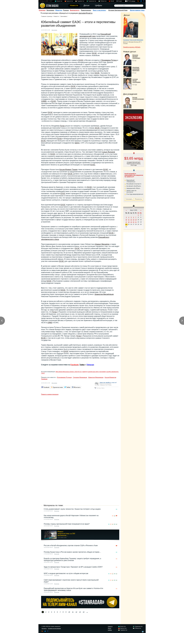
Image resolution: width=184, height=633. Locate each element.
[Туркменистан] (114, 524)
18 (128, 222)
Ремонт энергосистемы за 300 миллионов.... (66, 533)
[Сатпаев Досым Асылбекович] (127, 89)
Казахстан (59, 1)
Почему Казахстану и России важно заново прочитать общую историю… (72, 552)
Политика (42, 10)
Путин (62, 126)
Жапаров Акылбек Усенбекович (136, 56)
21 (136, 222)
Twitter (82, 365)
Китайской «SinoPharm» (133, 186)
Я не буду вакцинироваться (134, 194)
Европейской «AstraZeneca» (130, 181)
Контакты (44, 628)
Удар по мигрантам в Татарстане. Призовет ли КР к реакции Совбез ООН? (73, 567)
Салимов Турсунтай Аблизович (133, 40)
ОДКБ (44, 101)
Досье (109, 628)
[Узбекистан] (114, 515)
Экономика (50, 10)
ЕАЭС (94, 53)
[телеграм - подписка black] (80, 608)
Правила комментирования (49, 394)
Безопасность (74, 10)
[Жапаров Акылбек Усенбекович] (127, 64)
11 (72, 612)
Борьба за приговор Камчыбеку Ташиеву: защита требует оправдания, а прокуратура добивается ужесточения (72, 559)
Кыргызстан (70, 1)
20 (133, 222)
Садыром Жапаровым (80, 377)
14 (83, 612)
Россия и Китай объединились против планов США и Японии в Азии (71, 545)
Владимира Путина (109, 60)
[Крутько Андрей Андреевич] (127, 108)
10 (69, 612)
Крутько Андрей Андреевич (138, 98)
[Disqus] (80, 423)
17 (126, 222)
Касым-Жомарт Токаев (68, 169)
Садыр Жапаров (108, 152)
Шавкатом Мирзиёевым (104, 294)
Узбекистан (103, 1)
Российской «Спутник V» (133, 184)
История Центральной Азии (117, 10)
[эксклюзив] (133, 149)
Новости (56, 16)
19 (131, 222)
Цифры (110, 630)
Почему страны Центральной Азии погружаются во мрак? (67, 524)
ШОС (77, 143)
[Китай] (116, 515)
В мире (120, 1)
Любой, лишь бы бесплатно (131, 191)
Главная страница (46, 16)
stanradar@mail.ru (85, 13)
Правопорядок (86, 10)
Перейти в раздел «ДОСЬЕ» (131, 47)
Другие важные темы (137, 10)
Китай (112, 1)
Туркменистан (92, 1)
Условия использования (54, 628)
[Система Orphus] (106, 389)
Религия (66, 10)
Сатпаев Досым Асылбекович (136, 80)
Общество (58, 10)
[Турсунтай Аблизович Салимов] (130, 27)
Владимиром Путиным (64, 377)
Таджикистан (80, 1)
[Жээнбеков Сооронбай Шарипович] (127, 76)
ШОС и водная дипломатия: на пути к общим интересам (66, 573)
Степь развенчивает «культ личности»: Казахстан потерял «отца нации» (72, 509)
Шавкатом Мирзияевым (95, 377)
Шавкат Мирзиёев (102, 244)
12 (76, 612)
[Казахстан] (60, 29)
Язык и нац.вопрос (99, 10)
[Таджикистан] (112, 524)
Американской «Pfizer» (133, 188)
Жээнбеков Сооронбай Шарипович (135, 69)
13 (80, 612)
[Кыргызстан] (62, 29)
